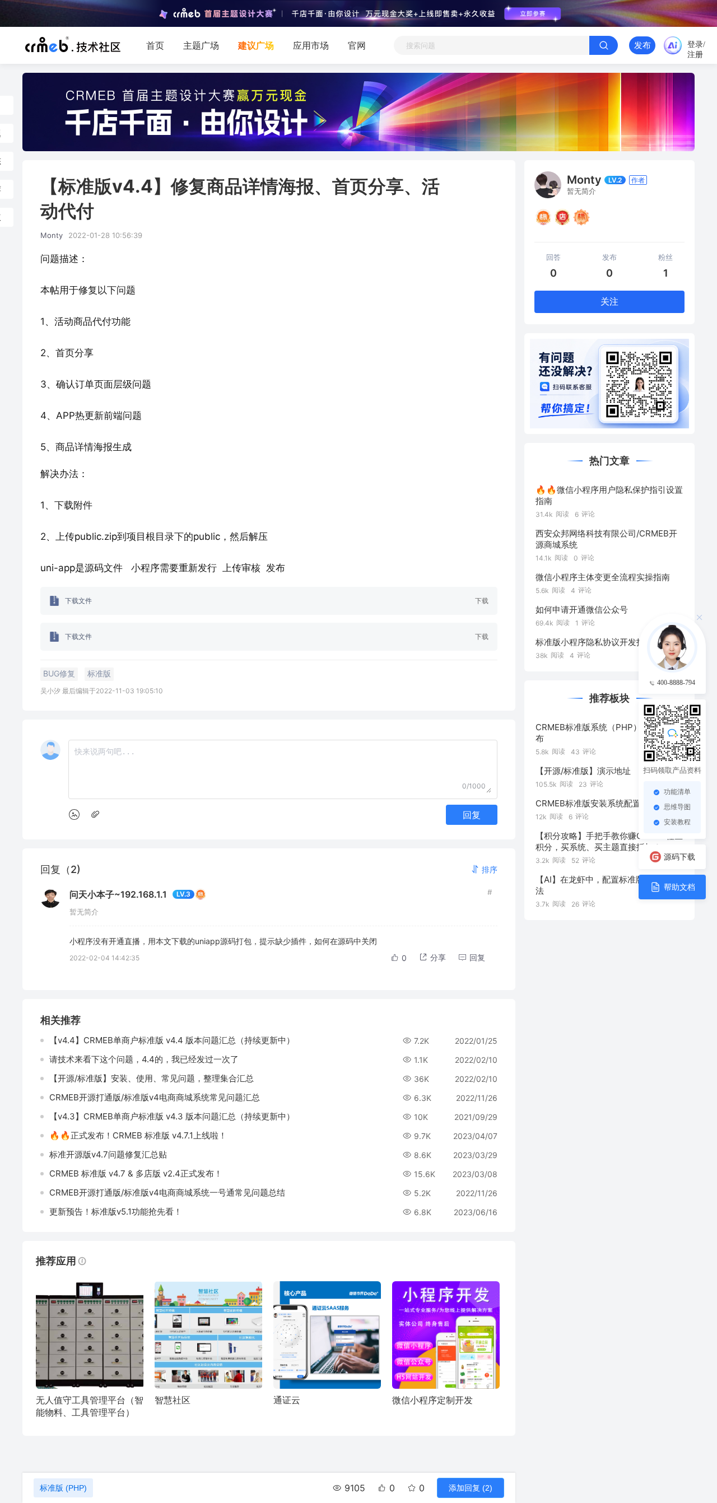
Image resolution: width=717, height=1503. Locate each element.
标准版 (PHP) (63, 1487)
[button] (484, 869)
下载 (481, 600)
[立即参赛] (533, 13)
